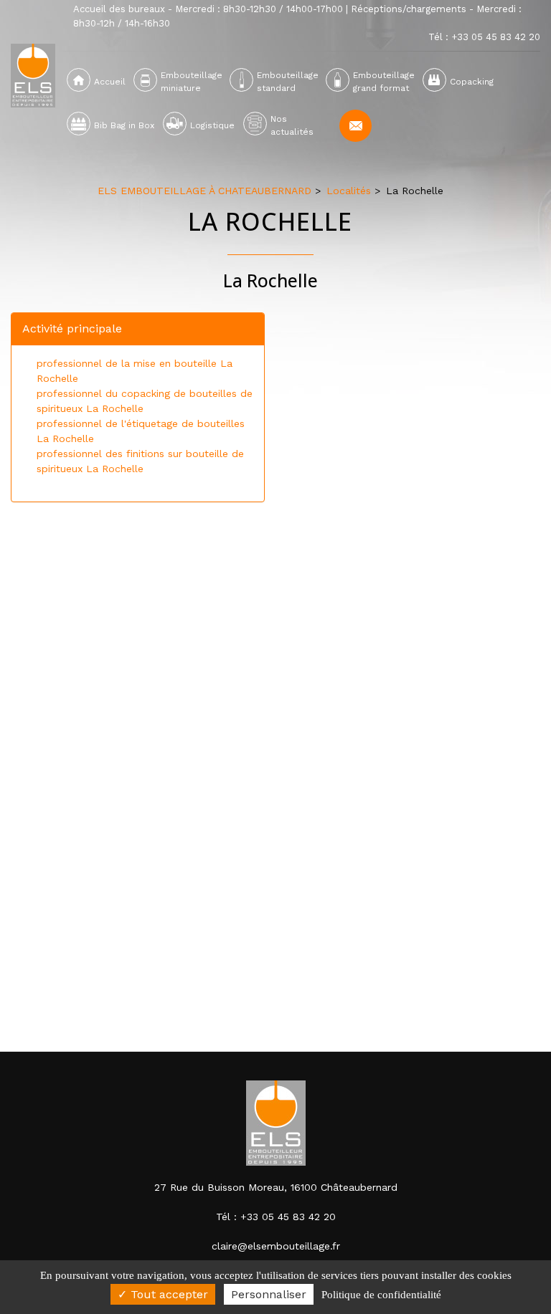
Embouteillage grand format (383, 81)
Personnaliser (268, 1294)
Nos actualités (292, 125)
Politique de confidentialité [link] (381, 1294)
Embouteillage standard (287, 81)
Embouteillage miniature (191, 81)
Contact (355, 126)
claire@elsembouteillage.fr (276, 1246)
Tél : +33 (484, 37)
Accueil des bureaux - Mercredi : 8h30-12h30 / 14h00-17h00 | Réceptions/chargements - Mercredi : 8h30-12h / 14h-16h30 (297, 16)
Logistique (212, 125)
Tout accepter (167, 1294)
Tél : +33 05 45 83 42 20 (276, 1216)
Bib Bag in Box (124, 125)
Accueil (110, 82)
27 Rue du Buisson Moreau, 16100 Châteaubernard (275, 1187)
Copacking (472, 82)
